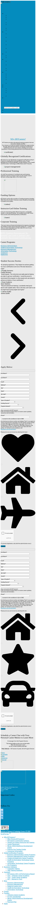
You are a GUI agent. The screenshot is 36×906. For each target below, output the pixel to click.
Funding (7, 87)
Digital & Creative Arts (17, 78)
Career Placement (15, 23)
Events (7, 85)
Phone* (12, 417)
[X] (18, 818)
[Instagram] (18, 812)
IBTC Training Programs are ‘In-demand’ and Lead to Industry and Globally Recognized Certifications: (16, 235)
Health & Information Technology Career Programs (21, 45)
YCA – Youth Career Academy (20, 68)
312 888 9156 (6, 790)
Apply (6, 98)
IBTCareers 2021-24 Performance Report (16, 62)
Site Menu (6, 102)
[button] (18, 311)
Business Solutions (12, 54)
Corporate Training (16, 56)
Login (7, 112)
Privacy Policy (3, 800)
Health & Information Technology (17, 80)
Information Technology (18, 83)
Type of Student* (5, 400)
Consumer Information (17, 30)
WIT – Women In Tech (16, 70)
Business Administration (18, 74)
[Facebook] (18, 810)
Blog (6, 72)
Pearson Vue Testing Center (20, 28)
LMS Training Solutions (17, 57)
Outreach (8, 59)
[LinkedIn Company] (18, 815)
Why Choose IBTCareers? (18, 15)
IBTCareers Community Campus (21, 17)
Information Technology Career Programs (18, 49)
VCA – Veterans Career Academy (18, 876)
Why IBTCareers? (11, 13)
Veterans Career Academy (19, 89)
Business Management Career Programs (20, 856)
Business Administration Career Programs (18, 34)
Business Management (17, 76)
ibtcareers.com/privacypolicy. (8, 429)
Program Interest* (5, 406)
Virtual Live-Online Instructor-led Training (18, 20)
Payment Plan (13, 96)
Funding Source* (5, 403)
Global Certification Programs (18, 32)
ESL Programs (13, 52)
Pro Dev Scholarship (16, 90)
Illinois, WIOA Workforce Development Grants (18, 25)
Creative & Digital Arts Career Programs (20, 858)
